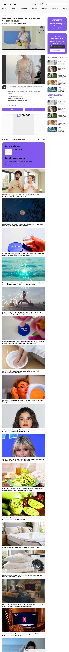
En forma (34, 8)
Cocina (13, 8)
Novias (6, 15)
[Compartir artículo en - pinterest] (44, 139)
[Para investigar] (46, 4)
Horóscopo (55, 8)
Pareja (65, 8)
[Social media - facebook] (37, 4)
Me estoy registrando (56, 50)
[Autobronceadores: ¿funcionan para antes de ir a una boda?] (52, 75)
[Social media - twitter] (35, 4)
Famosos (44, 8)
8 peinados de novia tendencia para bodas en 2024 (62, 83)
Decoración (23, 8)
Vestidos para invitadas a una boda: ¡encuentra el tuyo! (19, 161)
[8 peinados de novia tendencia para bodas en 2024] (52, 82)
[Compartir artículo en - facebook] (36, 139)
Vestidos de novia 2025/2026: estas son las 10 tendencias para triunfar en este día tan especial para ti (62, 71)
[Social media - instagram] (42, 4)
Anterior (13, 109)
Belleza (4, 8)
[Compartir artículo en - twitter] (38, 139)
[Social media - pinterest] (40, 4)
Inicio (3, 15)
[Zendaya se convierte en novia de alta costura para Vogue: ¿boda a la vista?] (52, 89)
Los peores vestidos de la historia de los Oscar (18, 165)
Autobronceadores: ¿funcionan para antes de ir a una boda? (62, 76)
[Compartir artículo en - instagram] (41, 139)
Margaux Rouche (22, 23)
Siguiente (34, 109)
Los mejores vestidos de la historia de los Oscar (18, 163)
